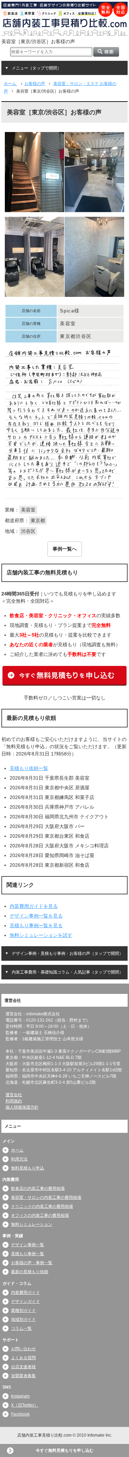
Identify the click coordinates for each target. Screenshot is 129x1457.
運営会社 (14, 1094)
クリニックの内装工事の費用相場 (42, 1206)
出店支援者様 (23, 1366)
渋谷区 (28, 531)
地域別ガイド (23, 1319)
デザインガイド (25, 1301)
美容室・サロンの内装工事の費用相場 (46, 1197)
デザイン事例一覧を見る (36, 916)
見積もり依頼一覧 (29, 768)
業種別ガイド (23, 1310)
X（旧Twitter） (24, 1405)
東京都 (38, 520)
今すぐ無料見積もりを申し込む (65, 1450)
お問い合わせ (23, 1348)
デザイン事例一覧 (27, 1244)
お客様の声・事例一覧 (31, 1262)
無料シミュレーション (31, 1224)
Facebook (20, 1414)
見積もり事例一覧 (27, 1253)
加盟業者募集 (23, 1375)
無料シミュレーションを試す (41, 935)
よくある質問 (23, 1357)
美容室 (28, 510)
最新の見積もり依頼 (29, 1271)
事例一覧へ (65, 549)
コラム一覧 (21, 1328)
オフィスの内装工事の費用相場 (40, 1215)
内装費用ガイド (25, 1292)
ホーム (17, 1150)
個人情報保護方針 (22, 1107)
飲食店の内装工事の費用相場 (38, 1188)
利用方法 (19, 1159)
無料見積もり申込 (27, 1168)
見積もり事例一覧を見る (36, 925)
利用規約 (14, 1101)
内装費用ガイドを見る (34, 906)
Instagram (20, 1396)
